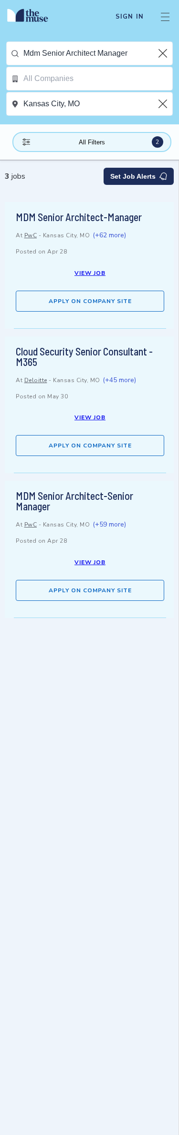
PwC (30, 235)
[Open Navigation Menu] (165, 17)
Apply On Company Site (90, 301)
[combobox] (97, 53)
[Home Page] (33, 16)
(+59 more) (109, 524)
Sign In (130, 16)
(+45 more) (119, 380)
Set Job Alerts (133, 176)
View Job (89, 273)
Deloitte (35, 380)
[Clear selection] (163, 53)
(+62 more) (109, 235)
